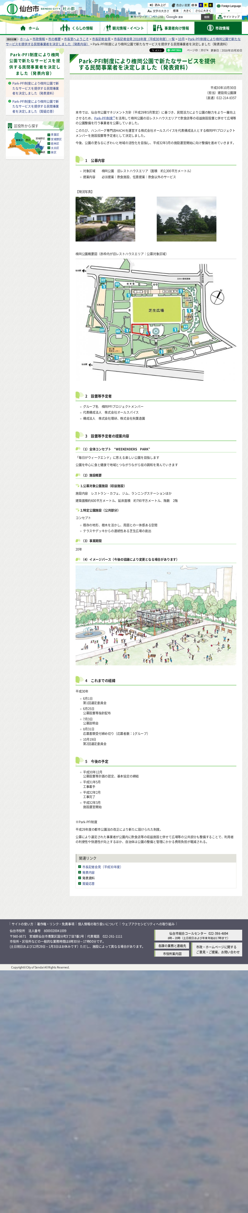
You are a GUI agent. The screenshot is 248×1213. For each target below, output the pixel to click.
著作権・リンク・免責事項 (55, 923)
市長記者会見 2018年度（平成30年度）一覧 (144, 39)
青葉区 (55, 135)
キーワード (140, 17)
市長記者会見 (101, 39)
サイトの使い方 (22, 923)
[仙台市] (40, 9)
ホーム (24, 39)
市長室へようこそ (76, 39)
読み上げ (160, 5)
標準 (194, 5)
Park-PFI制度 (104, 118)
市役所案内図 (172, 953)
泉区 (53, 152)
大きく (187, 11)
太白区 (55, 148)
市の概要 (54, 39)
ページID (157, 17)
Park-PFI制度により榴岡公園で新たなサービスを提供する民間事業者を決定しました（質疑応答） (35, 106)
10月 (181, 39)
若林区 (55, 143)
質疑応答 (88, 883)
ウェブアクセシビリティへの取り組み (148, 923)
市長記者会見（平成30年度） (102, 866)
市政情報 (38, 39)
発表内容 (88, 872)
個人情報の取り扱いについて (98, 923)
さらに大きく (203, 11)
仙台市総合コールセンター (188, 933)
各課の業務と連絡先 (172, 945)
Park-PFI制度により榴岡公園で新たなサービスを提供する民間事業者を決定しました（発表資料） (35, 88)
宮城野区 (56, 139)
